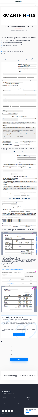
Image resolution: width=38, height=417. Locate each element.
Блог (3, 401)
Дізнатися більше (28, 410)
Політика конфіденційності (18, 405)
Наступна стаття (23, 373)
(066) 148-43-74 (16, 399)
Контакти (3, 405)
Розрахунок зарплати (7, 4)
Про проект (4, 403)
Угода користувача (17, 403)
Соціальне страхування (25, 4)
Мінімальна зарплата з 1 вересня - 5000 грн (27, 375)
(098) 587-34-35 (16, 401)
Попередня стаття (14, 373)
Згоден (27, 412)
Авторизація (27, 401)
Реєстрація (27, 399)
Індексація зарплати (16, 4)
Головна (3, 399)
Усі (1, 4)
